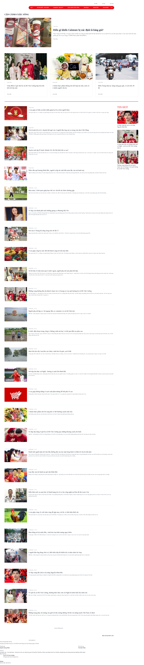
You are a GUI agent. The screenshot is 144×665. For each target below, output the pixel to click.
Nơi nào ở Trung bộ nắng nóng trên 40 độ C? (43, 231)
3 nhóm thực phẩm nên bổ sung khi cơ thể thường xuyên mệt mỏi (50, 412)
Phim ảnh (95, 7)
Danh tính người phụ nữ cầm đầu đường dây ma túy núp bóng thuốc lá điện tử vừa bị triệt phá (59, 452)
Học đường (60, 652)
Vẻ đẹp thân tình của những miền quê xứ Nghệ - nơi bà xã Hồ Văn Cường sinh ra (127, 146)
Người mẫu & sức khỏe (53, 652)
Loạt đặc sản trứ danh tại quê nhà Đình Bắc (43, 472)
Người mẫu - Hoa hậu (43, 7)
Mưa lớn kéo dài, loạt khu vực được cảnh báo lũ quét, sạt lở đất (49, 351)
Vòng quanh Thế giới (31, 652)
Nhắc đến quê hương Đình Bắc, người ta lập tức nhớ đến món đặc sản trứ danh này (56, 170)
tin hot (122, 107)
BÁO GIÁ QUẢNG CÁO (108, 635)
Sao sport (106, 7)
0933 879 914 (8, 662)
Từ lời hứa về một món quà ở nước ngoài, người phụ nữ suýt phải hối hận (53, 271)
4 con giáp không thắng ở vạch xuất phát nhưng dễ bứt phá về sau (50, 391)
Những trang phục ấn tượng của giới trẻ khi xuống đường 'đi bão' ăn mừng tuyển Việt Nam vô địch (61, 613)
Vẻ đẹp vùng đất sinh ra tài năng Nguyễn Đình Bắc (45, 572)
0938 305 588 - (3, 662)
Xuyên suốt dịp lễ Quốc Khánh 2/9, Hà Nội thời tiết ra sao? (48, 150)
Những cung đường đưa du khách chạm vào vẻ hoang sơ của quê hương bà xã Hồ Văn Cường (60, 291)
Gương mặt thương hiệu (68, 652)
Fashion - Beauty (58, 7)
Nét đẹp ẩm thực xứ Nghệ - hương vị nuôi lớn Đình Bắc (47, 371)
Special (79, 652)
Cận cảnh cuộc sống (73, 7)
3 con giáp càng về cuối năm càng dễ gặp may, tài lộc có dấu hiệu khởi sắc (53, 512)
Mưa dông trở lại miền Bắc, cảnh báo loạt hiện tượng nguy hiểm (50, 532)
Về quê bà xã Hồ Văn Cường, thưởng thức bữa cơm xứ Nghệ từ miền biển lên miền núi (57, 593)
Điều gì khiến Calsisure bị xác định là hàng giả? (78, 30)
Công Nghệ (75, 652)
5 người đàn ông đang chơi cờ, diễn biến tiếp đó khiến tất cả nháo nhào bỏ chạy (55, 552)
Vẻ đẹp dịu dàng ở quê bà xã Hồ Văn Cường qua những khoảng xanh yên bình (54, 432)
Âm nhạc (86, 7)
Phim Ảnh (42, 652)
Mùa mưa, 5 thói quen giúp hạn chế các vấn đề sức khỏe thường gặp (51, 190)
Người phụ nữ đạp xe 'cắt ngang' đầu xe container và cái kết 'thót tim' (51, 311)
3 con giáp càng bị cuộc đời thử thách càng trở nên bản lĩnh (48, 251)
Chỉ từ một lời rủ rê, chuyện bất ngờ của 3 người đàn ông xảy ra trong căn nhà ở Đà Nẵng (58, 130)
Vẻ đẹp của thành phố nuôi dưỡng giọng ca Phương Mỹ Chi (48, 210)
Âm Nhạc (38, 652)
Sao (31, 7)
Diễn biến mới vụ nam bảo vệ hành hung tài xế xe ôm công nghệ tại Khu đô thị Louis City (58, 492)
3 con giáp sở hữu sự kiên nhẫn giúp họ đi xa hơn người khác (49, 110)
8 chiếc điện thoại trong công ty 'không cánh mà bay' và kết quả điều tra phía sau (55, 331)
